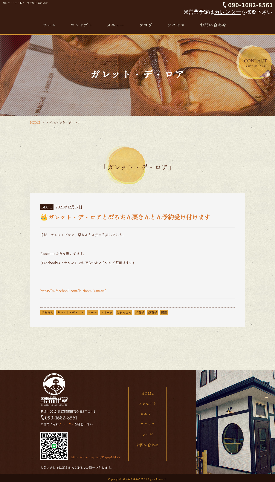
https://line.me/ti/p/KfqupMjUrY (96, 457)
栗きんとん (123, 312)
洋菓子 (139, 312)
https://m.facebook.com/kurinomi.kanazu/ (73, 290)
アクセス (147, 424)
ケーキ (92, 312)
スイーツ (107, 312)
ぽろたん (47, 312)
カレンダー (227, 12)
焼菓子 (152, 312)
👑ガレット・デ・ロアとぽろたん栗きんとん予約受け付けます (125, 217)
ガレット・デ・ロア (70, 312)
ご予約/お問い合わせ (254, 62)
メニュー (147, 413)
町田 (164, 312)
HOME (35, 122)
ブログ (147, 434)
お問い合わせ (147, 445)
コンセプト (147, 403)
